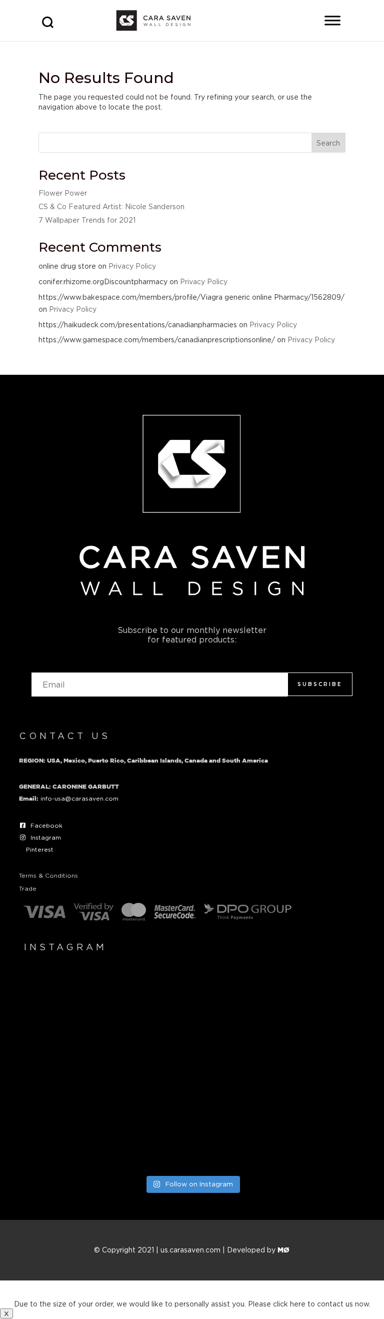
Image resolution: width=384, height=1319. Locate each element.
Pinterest (40, 849)
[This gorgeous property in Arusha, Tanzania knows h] (105, 1119)
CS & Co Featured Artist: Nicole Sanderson (111, 206)
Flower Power (62, 193)
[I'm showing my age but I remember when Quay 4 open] (105, 1021)
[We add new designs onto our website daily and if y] (279, 1021)
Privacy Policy (132, 266)
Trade (27, 888)
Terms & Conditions (48, 875)
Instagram (45, 837)
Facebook (46, 825)
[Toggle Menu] (332, 20)
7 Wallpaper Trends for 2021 (87, 220)
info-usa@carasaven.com (79, 798)
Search (328, 143)
